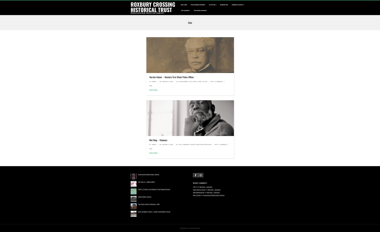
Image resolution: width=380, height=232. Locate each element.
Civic (190, 81)
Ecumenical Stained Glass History (148, 174)
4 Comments (223, 144)
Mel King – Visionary (158, 140)
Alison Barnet (183, 81)
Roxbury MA (224, 5)
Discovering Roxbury (198, 5)
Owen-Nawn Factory (144, 197)
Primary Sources (237, 5)
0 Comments (219, 81)
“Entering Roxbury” (200, 10)
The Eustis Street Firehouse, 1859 (149, 204)
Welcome (184, 5)
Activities (212, 5)
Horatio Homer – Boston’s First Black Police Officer (171, 77)
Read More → (154, 90)
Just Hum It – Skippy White (146, 182)
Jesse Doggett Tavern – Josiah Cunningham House (154, 212)
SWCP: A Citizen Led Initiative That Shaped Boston (154, 189)
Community (186, 144)
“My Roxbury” (185, 10)
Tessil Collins (202, 81)
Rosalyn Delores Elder (203, 144)
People (195, 81)
